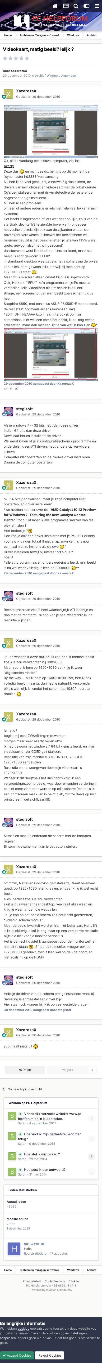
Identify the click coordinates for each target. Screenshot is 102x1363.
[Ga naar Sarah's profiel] (12, 1116)
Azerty (9, 166)
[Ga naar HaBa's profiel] (14, 1249)
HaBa (28, 1249)
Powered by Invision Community (51, 1290)
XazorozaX (19, 71)
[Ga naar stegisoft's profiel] (8, 411)
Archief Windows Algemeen (55, 75)
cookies (23, 1328)
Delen (26, 1070)
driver (73, 425)
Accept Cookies (18, 1355)
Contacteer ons (55, 1281)
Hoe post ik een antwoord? (44, 1169)
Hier (7, 1004)
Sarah (22, 1123)
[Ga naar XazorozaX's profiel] (8, 94)
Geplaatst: (38, 96)
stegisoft (24, 408)
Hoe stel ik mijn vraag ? (42, 1154)
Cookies (74, 1281)
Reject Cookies (49, 1355)
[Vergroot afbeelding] (21, 171)
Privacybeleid (32, 1281)
